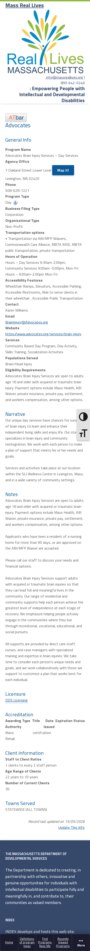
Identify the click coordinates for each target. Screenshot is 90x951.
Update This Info (71, 827)
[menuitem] (9, 942)
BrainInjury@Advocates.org (26, 322)
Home (9, 942)
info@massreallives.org (64, 77)
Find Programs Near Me (45, 942)
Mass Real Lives (24, 5)
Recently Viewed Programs (63, 942)
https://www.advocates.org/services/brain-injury (43, 334)
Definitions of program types (27, 942)
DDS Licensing (16, 700)
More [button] (81, 945)
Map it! (63, 170)
